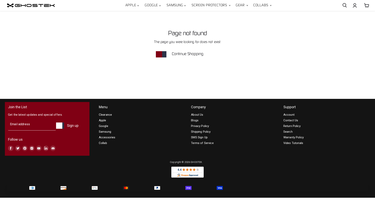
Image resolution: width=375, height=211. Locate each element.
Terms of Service (202, 143)
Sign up (73, 125)
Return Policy (292, 126)
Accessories (107, 137)
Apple (131, 5)
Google (152, 5)
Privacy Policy (200, 126)
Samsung (175, 5)
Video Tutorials (293, 143)
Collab (103, 143)
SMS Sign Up (199, 137)
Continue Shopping (187, 54)
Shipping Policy (201, 131)
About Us (197, 114)
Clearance (105, 114)
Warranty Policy (293, 137)
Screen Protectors (210, 5)
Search (288, 131)
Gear (241, 5)
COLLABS (261, 5)
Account (289, 114)
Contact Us (290, 120)
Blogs (194, 120)
